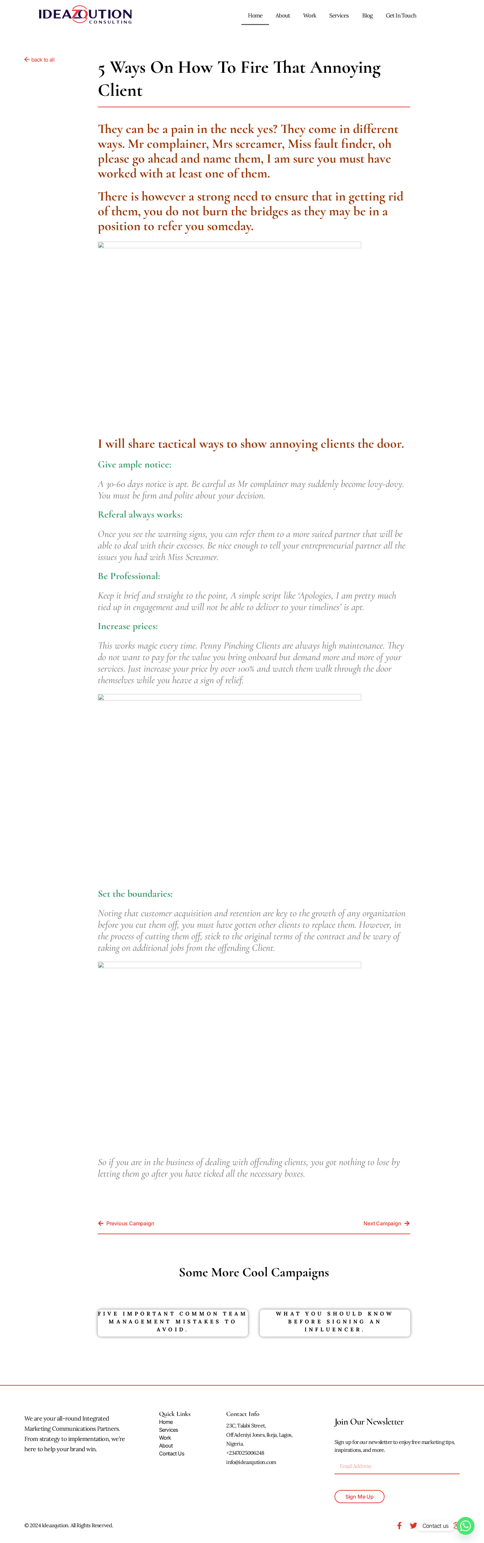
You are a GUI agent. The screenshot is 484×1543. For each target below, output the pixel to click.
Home (255, 15)
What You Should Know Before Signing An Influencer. (335, 1321)
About (283, 15)
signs (197, 534)
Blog (367, 15)
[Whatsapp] (465, 1526)
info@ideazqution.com (251, 1462)
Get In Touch (401, 15)
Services (339, 15)
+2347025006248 (245, 1453)
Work (309, 15)
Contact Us (171, 1453)
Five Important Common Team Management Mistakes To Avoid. (173, 1321)
